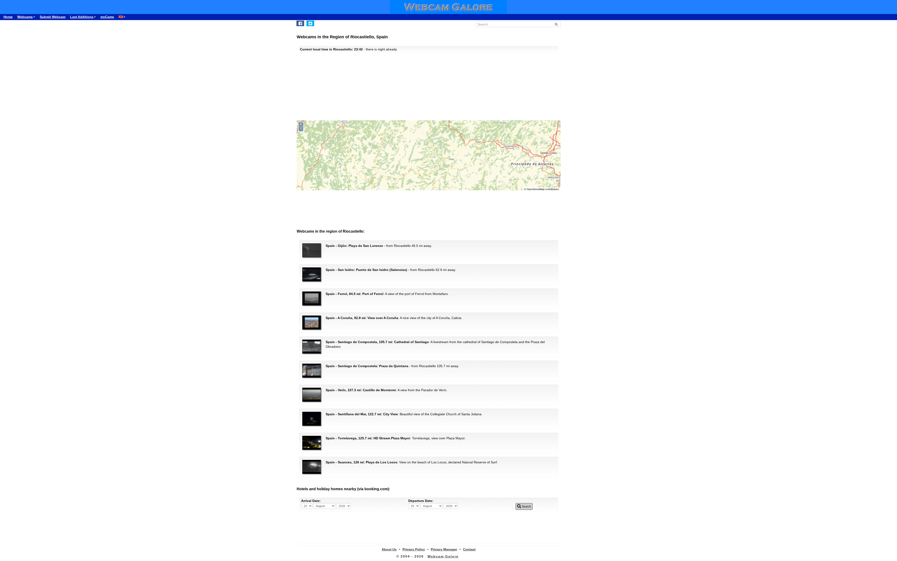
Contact (469, 549)
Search (526, 506)
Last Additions (81, 17)
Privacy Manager (444, 549)
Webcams (25, 17)
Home (8, 17)
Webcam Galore (443, 556)
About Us (389, 549)
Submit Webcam (52, 17)
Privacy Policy (413, 549)
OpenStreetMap (536, 189)
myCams (107, 17)
